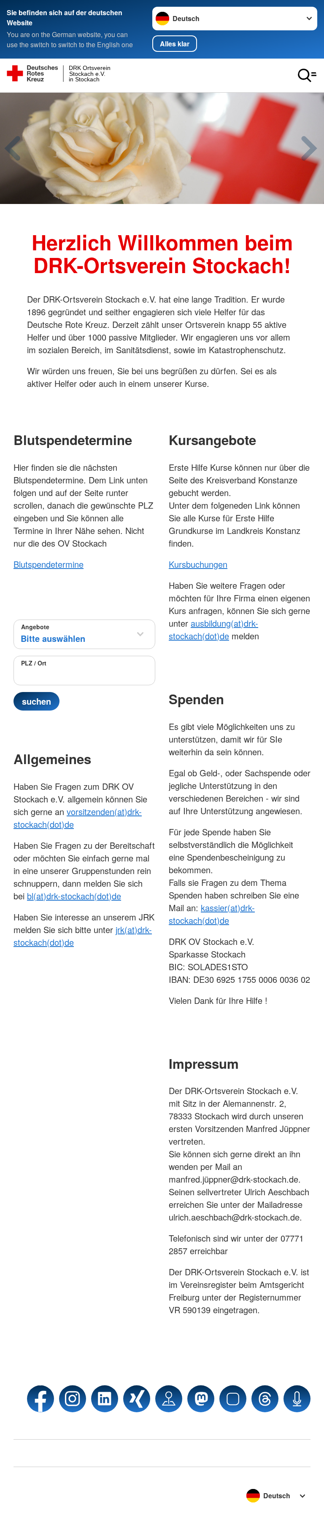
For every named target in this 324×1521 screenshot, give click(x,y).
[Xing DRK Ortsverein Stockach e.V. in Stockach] (136, 1398)
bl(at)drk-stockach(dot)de (74, 896)
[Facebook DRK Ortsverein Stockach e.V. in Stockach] (40, 1398)
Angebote (35, 626)
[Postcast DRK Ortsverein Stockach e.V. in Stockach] (297, 1398)
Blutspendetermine (49, 564)
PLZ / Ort (33, 663)
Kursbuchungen (198, 564)
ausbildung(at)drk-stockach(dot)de (213, 629)
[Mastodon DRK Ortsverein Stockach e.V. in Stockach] (200, 1398)
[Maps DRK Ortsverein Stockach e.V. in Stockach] (168, 1398)
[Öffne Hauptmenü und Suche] (307, 75)
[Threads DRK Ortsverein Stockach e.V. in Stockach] (264, 1398)
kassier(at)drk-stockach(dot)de (212, 913)
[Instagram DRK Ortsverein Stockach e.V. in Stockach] (72, 1398)
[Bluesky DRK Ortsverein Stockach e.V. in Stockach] (232, 1398)
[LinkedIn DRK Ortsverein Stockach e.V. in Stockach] (104, 1398)
